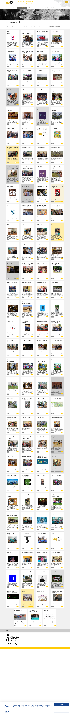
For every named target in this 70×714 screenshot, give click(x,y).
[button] (5, 14)
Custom (60, 707)
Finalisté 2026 (30, 7)
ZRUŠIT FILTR (57, 26)
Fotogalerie (47, 7)
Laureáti (41, 7)
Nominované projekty (21, 7)
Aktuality (9, 7)
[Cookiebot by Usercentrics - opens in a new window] (6, 712)
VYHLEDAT (52, 26)
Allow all (61, 704)
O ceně (36, 7)
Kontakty (52, 7)
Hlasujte (14, 7)
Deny (61, 711)
